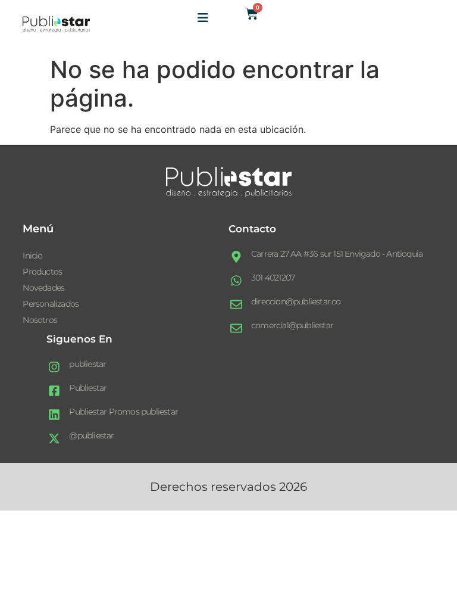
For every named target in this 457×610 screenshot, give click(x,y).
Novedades (43, 287)
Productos (42, 271)
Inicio (32, 255)
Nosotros (40, 320)
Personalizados (51, 303)
